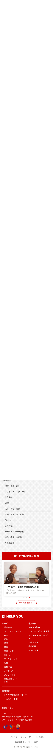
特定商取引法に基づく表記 (26, 742)
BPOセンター (34, 650)
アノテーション (10, 675)
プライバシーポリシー (18, 737)
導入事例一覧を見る (26, 603)
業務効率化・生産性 (13, 537)
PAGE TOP (49, 726)
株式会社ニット (8, 708)
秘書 (6, 635)
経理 (7, 503)
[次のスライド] (46, 579)
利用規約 (40, 737)
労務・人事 (9, 651)
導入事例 (32, 623)
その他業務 (9, 543)
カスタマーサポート (12, 631)
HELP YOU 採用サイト (14, 695)
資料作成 (9, 526)
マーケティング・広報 (14, 514)
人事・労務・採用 (12, 509)
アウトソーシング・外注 (15, 492)
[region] (26, 579)
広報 (6, 663)
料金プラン (33, 642)
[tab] (23, 597)
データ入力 (9, 671)
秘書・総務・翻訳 (12, 486)
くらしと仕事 (9, 699)
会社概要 (32, 646)
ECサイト (9, 520)
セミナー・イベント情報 (39, 631)
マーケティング (10, 659)
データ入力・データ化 (14, 531)
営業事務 (9, 497)
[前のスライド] (7, 579)
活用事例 (7, 480)
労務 (6, 647)
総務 (6, 639)
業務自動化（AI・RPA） (11, 680)
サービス (6, 623)
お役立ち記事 (34, 627)
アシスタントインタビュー (39, 637)
